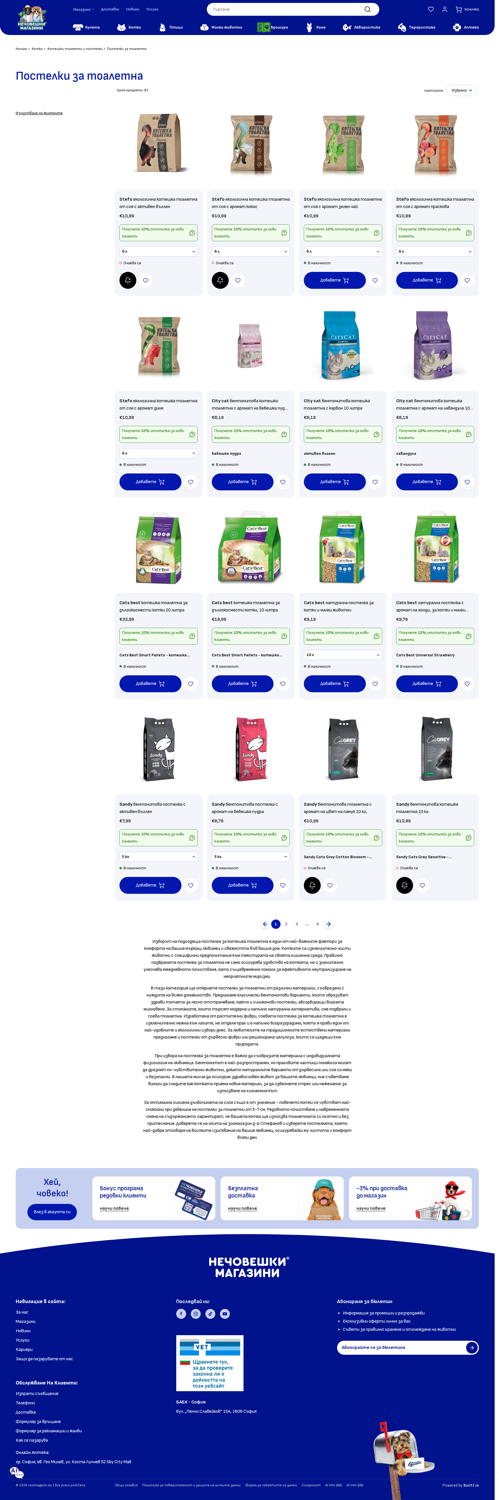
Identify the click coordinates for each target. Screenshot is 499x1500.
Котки (37, 49)
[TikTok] (210, 1314)
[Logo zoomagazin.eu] (32, 17)
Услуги (152, 9)
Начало (21, 49)
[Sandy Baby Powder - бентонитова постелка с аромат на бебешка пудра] (251, 749)
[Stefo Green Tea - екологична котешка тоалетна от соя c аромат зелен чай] (343, 144)
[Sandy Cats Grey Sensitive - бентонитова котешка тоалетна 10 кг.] (435, 749)
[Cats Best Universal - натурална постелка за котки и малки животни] (343, 548)
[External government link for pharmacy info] (209, 1363)
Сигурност (311, 1485)
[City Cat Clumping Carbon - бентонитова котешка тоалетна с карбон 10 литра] (343, 346)
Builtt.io (471, 1485)
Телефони (25, 1403)
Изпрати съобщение (37, 1393)
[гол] (328, 924)
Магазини (26, 1321)
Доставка (26, 1412)
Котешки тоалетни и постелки (75, 49)
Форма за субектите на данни (271, 1485)
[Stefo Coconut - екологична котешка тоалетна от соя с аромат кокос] (251, 144)
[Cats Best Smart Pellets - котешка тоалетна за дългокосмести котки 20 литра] (158, 548)
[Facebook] (181, 1314)
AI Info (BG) (333, 1485)
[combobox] (293, 9)
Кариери (24, 1349)
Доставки (110, 9)
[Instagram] (196, 1314)
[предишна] (265, 924)
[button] (430, 9)
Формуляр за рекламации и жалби (49, 1431)
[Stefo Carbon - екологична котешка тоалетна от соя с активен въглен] (158, 144)
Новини (132, 9)
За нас (22, 1312)
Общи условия (126, 1485)
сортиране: (434, 90)
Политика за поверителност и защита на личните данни (191, 1485)
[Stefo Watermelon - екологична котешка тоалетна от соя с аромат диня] (158, 346)
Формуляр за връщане (38, 1421)
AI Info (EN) (355, 1485)
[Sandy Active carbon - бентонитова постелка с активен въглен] (158, 749)
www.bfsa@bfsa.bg (196, 1428)
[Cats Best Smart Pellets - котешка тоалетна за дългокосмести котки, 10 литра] (251, 548)
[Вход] (444, 9)
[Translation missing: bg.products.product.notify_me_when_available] (127, 280)
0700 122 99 (189, 1419)
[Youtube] (225, 1314)
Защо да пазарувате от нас (44, 1359)
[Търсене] (367, 9)
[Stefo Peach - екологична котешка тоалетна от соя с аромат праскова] (435, 144)
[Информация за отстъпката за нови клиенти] (192, 233)
